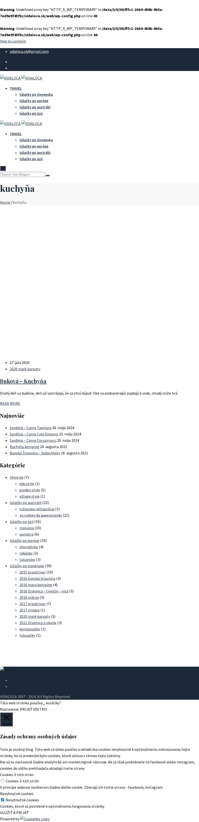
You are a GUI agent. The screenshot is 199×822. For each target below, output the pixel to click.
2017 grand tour (32, 603)
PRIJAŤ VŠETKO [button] (33, 709)
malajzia (26, 527)
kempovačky (29, 629)
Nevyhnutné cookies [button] (16, 793)
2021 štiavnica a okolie (38, 622)
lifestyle (17, 477)
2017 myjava (29, 610)
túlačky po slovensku (36, 94)
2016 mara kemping (35, 584)
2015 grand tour (32, 572)
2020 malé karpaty (25, 368)
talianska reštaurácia (36, 508)
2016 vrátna (29, 597)
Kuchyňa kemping (24, 446)
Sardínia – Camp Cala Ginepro (34, 434)
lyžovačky (27, 635)
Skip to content (13, 41)
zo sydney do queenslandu (40, 515)
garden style (29, 489)
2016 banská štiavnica (37, 578)
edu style (26, 483)
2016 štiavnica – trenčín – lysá (43, 591)
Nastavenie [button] (9, 709)
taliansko (27, 559)
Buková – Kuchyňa (23, 381)
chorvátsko (28, 546)
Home (5, 202)
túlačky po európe (33, 100)
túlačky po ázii (31, 113)
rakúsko (26, 553)
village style (29, 496)
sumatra (26, 534)
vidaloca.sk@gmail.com (29, 51)
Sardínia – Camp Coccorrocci (33, 440)
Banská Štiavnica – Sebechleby (35, 453)
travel (16, 88)
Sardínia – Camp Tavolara (30, 427)
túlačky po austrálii (34, 107)
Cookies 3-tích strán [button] (16, 774)
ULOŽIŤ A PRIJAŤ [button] (14, 812)
